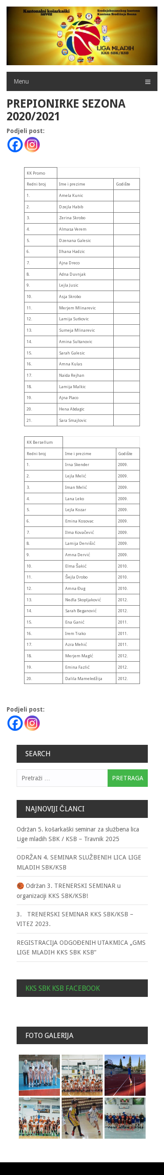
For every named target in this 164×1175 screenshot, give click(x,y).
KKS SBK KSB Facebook (62, 988)
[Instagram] (32, 144)
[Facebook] (15, 144)
